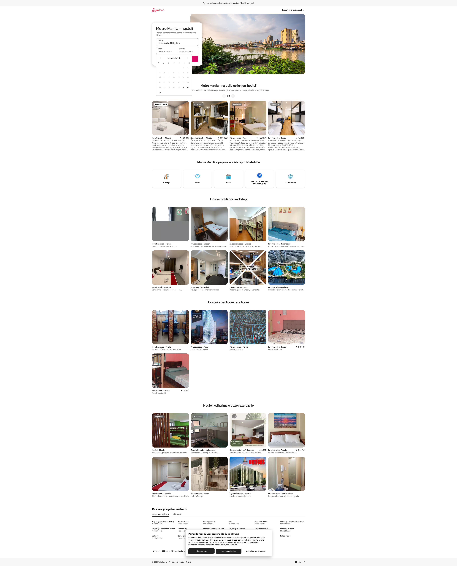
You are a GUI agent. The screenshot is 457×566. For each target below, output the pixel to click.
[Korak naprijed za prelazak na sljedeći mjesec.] (187, 58)
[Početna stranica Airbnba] (158, 10)
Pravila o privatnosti (176, 562)
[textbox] (166, 51)
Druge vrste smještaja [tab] (160, 514)
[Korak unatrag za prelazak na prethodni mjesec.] (160, 58)
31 (160, 92)
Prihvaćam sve (201, 551)
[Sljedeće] (233, 96)
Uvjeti (188, 562)
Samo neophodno (229, 551)
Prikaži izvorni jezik (247, 3)
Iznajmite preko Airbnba (293, 10)
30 (188, 87)
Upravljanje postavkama (255, 551)
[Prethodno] (224, 96)
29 (183, 87)
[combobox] (177, 43)
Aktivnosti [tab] (177, 514)
